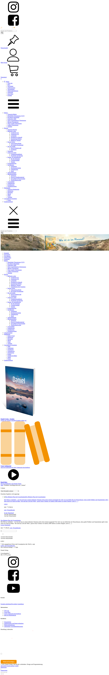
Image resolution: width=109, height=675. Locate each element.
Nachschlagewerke (16, 180)
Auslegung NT (15, 134)
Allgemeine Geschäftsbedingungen (13, 626)
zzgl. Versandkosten (9, 510)
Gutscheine (10, 348)
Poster (9, 200)
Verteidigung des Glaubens (18, 287)
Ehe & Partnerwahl (16, 148)
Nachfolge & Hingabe (17, 155)
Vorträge (9, 197)
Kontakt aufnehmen (6, 604)
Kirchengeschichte (16, 168)
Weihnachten (7, 257)
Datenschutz (4, 670)
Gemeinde (13, 136)
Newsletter (10, 86)
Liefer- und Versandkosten (8, 545)
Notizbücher (10, 352)
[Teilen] (4, 672)
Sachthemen (10, 165)
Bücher (6, 128)
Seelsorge (13, 175)
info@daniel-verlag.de (21, 27)
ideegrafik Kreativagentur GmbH (9, 666)
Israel (12, 171)
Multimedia (7, 188)
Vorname (5, 646)
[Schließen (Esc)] (6, 672)
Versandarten (10, 89)
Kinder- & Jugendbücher (14, 157)
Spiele (9, 357)
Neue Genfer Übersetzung (14, 123)
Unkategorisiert (8, 332)
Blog (8, 84)
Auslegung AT (15, 132)
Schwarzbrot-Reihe (16, 143)
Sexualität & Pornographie (18, 178)
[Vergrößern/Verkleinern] (1, 672)
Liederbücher (11, 183)
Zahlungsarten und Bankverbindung (14, 623)
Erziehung (13, 149)
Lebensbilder (10, 182)
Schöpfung (14, 166)
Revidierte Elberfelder (13, 117)
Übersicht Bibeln (12, 114)
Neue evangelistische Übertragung (16, 120)
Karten (9, 354)
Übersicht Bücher (12, 129)
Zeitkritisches (14, 169)
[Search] (2, 33)
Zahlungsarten (11, 87)
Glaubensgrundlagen (16, 154)
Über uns (9, 83)
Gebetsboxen (11, 351)
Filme (9, 195)
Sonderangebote (8, 201)
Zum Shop (10, 94)
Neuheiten (10, 151)
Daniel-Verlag (11, 142)
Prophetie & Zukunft (16, 137)
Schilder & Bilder (12, 355)
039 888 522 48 (6, 27)
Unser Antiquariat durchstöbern (12, 613)
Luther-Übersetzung (12, 125)
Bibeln (6, 113)
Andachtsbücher (11, 172)
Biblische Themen (16, 140)
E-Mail (31, 631)
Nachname (34, 646)
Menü (7, 81)
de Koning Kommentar (17, 145)
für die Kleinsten (15, 159)
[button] (10, 514)
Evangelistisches (11, 163)
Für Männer (7, 256)
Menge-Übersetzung (12, 122)
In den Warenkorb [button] (9, 513)
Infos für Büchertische (10, 615)
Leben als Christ (11, 152)
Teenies (13, 162)
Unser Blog (7, 612)
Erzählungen (10, 185)
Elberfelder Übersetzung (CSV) (16, 116)
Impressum (4, 667)
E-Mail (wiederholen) (6, 638)
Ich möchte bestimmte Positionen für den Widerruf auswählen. (21, 653)
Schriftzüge (10, 349)
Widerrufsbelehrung (12, 91)
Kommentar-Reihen (16, 139)
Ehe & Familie (11, 146)
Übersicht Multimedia (13, 189)
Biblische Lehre (11, 131)
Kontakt (9, 95)
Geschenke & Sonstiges (10, 198)
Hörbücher (10, 191)
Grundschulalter (15, 160)
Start (2, 485)
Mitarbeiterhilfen (11, 174)
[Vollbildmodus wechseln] (3, 672)
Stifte (8, 346)
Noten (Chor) (11, 336)
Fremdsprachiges (12, 186)
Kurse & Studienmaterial (17, 177)
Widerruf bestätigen (8, 661)
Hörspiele (10, 192)
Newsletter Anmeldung (17, 604)
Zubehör (9, 126)
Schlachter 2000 (11, 119)
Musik (9, 194)
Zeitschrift (10, 92)
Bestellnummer (7, 631)
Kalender (6, 253)
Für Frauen (7, 254)
